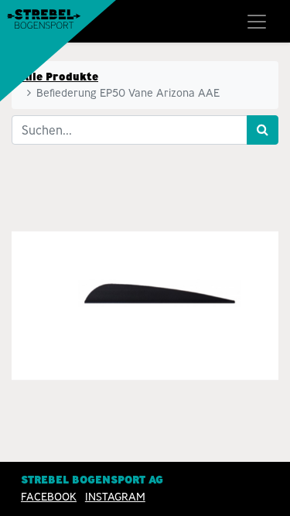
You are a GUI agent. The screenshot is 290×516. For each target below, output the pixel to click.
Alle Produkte (59, 77)
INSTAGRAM (115, 497)
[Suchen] (262, 130)
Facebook (49, 497)
